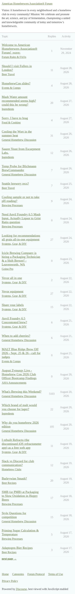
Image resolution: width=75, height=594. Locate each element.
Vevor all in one (12, 278)
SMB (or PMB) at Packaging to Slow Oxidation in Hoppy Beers (20, 495)
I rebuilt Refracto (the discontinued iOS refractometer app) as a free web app (21, 443)
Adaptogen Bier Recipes (17, 548)
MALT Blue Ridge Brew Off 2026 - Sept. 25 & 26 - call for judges (21, 353)
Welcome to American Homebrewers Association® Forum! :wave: (19, 48)
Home (5, 574)
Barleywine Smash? (14, 478)
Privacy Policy (10, 580)
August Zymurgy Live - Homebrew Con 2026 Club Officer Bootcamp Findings (19, 374)
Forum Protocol (36, 574)
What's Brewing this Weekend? (21, 391)
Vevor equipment (12, 291)
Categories (18, 574)
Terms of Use (55, 574)
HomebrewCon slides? (16, 83)
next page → (9, 558)
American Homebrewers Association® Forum (27, 3)
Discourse (21, 589)
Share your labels (13, 305)
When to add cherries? (16, 335)
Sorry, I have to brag (15, 118)
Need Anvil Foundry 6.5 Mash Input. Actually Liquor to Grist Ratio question (21, 218)
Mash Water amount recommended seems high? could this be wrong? (19, 100)
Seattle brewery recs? (15, 183)
